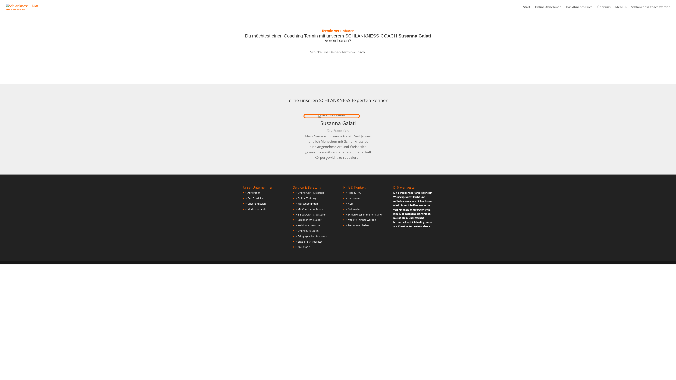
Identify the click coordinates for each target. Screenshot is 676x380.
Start (526, 7)
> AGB (349, 203)
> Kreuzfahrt (303, 247)
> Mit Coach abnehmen (309, 209)
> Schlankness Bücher (308, 219)
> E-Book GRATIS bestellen (311, 214)
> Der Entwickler (255, 198)
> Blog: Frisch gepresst (309, 241)
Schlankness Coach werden (650, 7)
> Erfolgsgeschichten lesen (311, 236)
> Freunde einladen (357, 225)
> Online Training (306, 198)
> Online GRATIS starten (310, 192)
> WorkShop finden (307, 203)
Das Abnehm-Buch (579, 7)
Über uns (604, 7)
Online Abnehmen (548, 7)
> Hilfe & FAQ (353, 192)
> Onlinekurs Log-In (307, 230)
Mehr (619, 7)
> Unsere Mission (255, 203)
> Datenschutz (354, 209)
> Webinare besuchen (308, 225)
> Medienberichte (255, 209)
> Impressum (353, 198)
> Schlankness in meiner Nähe (364, 214)
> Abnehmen (253, 192)
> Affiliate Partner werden (361, 219)
